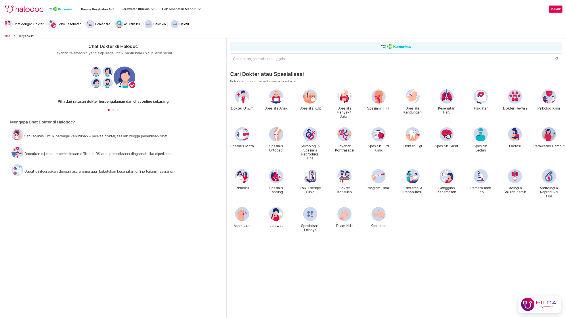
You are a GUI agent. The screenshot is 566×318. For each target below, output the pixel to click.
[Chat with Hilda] (539, 304)
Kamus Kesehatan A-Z (97, 9)
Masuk (556, 9)
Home (6, 36)
